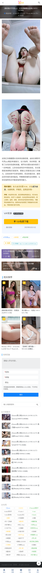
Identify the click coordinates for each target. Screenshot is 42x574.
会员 (21, 572)
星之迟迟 (8, 535)
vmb (34, 511)
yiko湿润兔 (8, 515)
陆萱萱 (34, 551)
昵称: (7, 372)
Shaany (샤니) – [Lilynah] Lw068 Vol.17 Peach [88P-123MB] (11, 349)
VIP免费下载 (22, 221)
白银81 (34, 545)
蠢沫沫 (8, 551)
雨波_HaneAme (21, 555)
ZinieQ (34, 515)
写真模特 (21, 518)
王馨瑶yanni (21, 545)
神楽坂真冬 (8, 548)
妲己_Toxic (21, 525)
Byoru (8, 508)
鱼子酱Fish (34, 555)
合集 (34, 518)
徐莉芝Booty (34, 528)
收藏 (8, 243)
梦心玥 (34, 538)
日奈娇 (34, 531)
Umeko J (21, 511)
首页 (4, 572)
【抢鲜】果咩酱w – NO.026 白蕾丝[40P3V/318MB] (29, 349)
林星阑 (8, 538)
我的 (38, 572)
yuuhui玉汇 (21, 515)
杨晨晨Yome (34, 535)
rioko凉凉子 (8, 511)
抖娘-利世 (21, 531)
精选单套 (8, 13)
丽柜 (8, 518)
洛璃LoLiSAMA (21, 541)
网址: (7, 382)
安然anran (34, 525)
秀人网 (21, 548)
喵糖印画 (34, 521)
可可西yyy (7, 237)
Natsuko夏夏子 (34, 508)
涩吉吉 (21, 15)
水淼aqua (8, 541)
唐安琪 (21, 521)
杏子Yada (21, 535)
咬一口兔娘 (8, 521)
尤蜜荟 (21, 528)
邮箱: (7, 377)
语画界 (21, 551)
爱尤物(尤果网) (34, 541)
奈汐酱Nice (8, 525)
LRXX (21, 508)
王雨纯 (8, 545)
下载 (29, 572)
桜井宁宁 (21, 538)
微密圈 (17, 237)
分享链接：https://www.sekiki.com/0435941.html (25, 243)
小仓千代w (8, 528)
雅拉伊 (8, 555)
